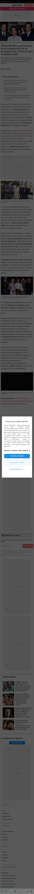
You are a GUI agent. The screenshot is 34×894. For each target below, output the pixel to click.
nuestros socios (26, 425)
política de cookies (21, 444)
